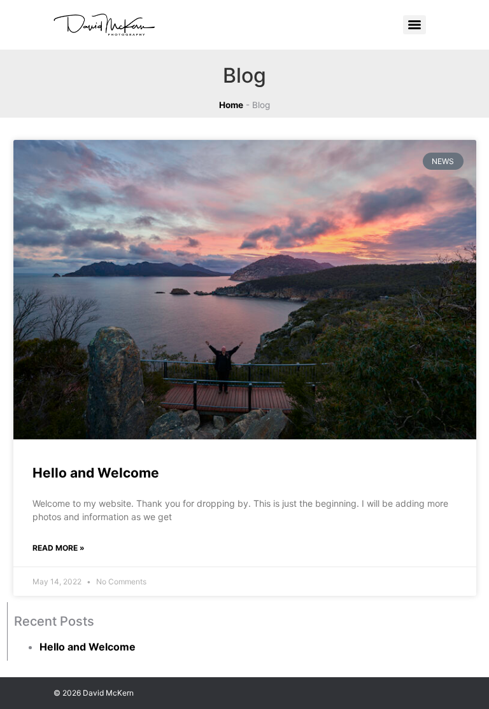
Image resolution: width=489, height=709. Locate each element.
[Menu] (414, 24)
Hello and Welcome (95, 473)
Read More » (58, 548)
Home (231, 105)
